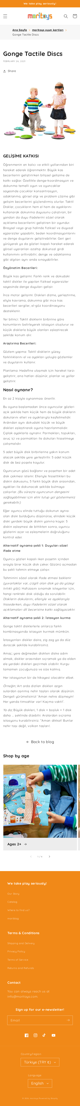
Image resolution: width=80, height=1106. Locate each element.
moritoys (34, 1098)
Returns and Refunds (20, 968)
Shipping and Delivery (21, 943)
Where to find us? (18, 910)
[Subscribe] (68, 1020)
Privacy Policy (16, 951)
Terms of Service (17, 959)
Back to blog (42, 741)
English (37, 1083)
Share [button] (12, 71)
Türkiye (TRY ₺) (37, 1062)
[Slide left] (31, 857)
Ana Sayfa (19, 30)
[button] (5, 16)
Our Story (13, 893)
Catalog (12, 901)
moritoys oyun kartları (48, 30)
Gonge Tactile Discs (25, 34)
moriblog (13, 918)
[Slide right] (49, 857)
